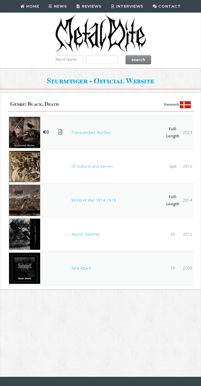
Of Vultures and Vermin (92, 166)
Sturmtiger (67, 80)
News (60, 6)
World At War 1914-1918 (93, 200)
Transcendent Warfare (91, 132)
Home (32, 6)
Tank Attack (81, 268)
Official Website (124, 80)
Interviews (129, 6)
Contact (169, 6)
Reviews (91, 6)
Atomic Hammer (85, 234)
